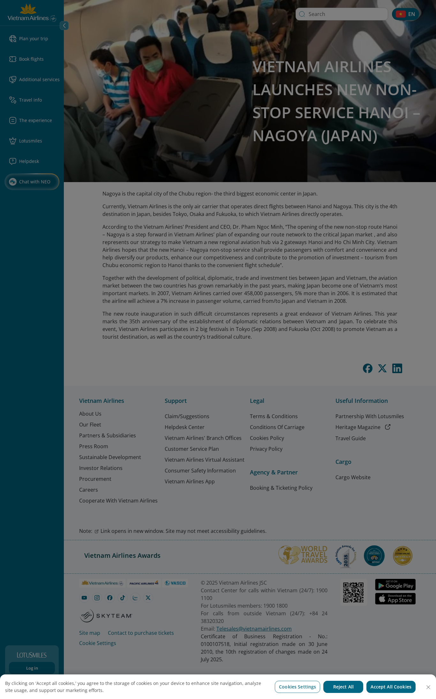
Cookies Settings (297, 687)
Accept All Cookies (391, 687)
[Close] (428, 687)
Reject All (343, 687)
